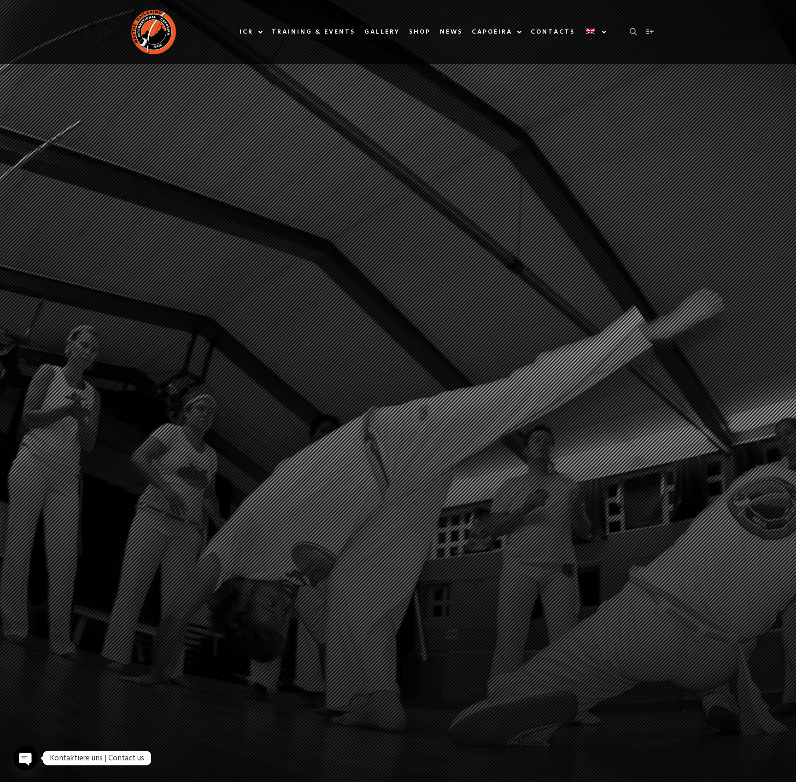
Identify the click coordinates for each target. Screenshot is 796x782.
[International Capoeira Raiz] (153, 32)
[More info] (650, 32)
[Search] (633, 32)
